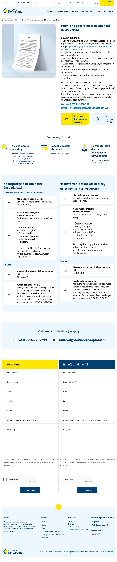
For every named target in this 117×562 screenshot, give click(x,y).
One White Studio (106, 552)
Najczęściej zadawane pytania (53, 534)
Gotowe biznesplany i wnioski (53, 531)
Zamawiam (31, 490)
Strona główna (20, 20)
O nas (87, 11)
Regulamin (96, 522)
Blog (91, 11)
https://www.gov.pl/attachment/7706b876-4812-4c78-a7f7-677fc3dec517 (87, 48)
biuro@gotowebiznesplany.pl (82, 340)
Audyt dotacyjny (100, 11)
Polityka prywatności (100, 525)
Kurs (82, 11)
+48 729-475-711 (33, 340)
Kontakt (111, 11)
